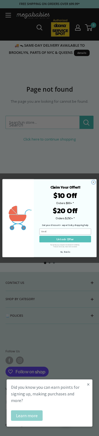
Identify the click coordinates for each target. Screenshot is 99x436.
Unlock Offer (65, 239)
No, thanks (65, 251)
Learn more (27, 415)
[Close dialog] (93, 182)
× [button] (88, 384)
